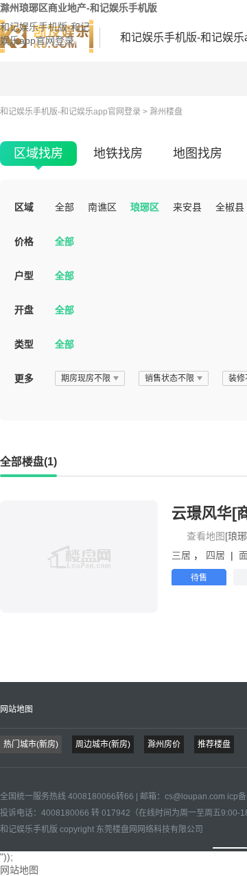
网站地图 (16, 709)
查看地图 (206, 536)
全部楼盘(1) (28, 461)
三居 (182, 555)
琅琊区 (144, 207)
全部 (64, 207)
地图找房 (197, 153)
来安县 (187, 207)
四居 (217, 555)
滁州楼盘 (166, 112)
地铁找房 (118, 153)
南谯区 (102, 207)
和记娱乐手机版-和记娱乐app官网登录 (45, 33)
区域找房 (38, 153)
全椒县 (229, 207)
